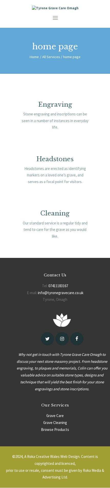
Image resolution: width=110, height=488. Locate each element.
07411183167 (58, 285)
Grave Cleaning (55, 422)
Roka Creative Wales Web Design (53, 456)
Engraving (55, 105)
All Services (51, 57)
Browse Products (55, 429)
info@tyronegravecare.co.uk (60, 292)
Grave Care (55, 415)
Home (34, 57)
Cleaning (55, 213)
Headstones (55, 159)
